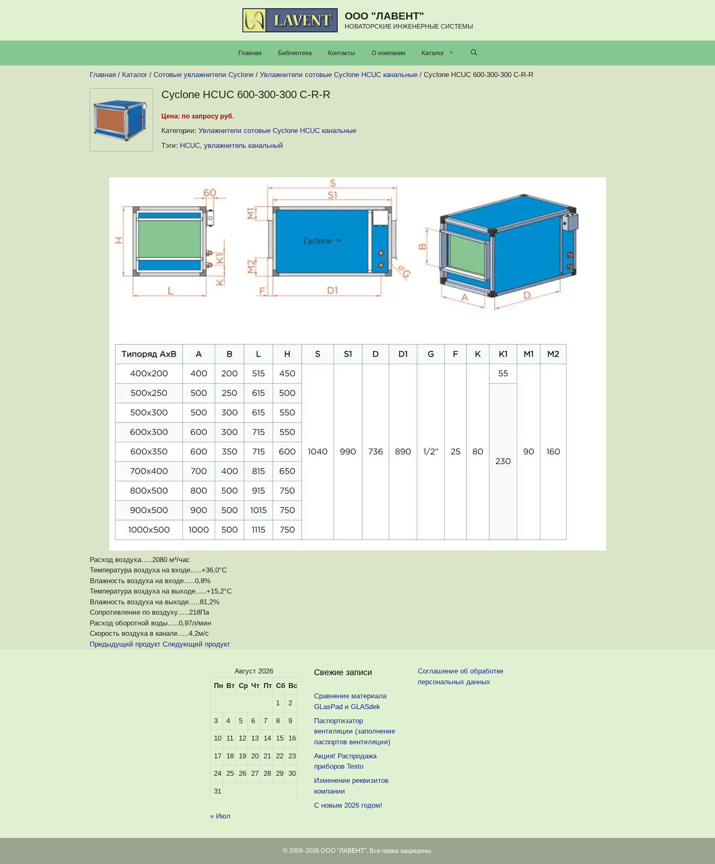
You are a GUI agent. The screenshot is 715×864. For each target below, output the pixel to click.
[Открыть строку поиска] (474, 53)
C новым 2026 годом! (348, 805)
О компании (388, 52)
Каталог (433, 52)
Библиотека (295, 52)
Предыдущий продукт (125, 644)
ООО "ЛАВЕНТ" (384, 16)
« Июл (220, 816)
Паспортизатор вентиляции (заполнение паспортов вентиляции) (354, 731)
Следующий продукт (196, 644)
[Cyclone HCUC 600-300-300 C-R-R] (121, 149)
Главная (250, 52)
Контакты (341, 52)
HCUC (190, 146)
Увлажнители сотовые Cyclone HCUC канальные (277, 131)
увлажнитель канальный (243, 146)
